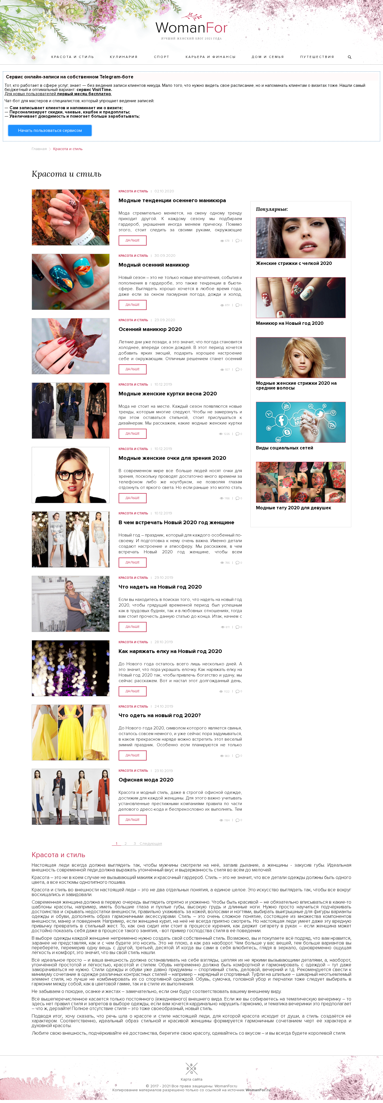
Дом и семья (268, 57)
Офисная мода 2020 (146, 780)
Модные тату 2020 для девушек (293, 508)
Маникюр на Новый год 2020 (290, 323)
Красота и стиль (72, 57)
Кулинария (124, 57)
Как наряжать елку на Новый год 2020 (170, 652)
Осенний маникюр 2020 (150, 330)
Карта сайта (191, 1079)
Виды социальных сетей (284, 448)
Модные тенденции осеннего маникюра (172, 201)
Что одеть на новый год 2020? (160, 716)
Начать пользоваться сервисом (50, 130)
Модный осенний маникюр (154, 265)
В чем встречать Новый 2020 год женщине (176, 523)
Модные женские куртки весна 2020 (168, 394)
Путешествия (317, 57)
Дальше (133, 240)
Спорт (162, 57)
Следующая (151, 843)
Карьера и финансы (211, 57)
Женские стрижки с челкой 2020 (294, 263)
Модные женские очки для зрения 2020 (172, 458)
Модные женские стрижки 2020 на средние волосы (296, 386)
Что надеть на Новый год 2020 (160, 587)
